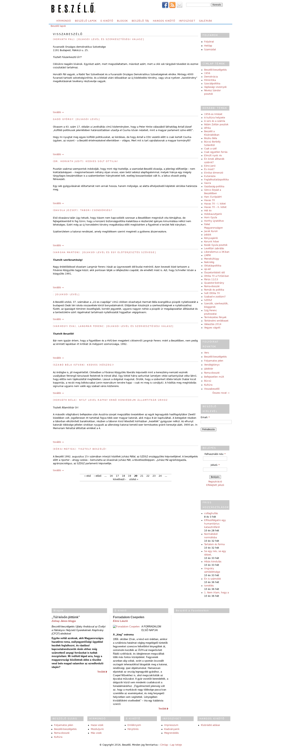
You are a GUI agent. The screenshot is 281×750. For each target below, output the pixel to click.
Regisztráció (215, 481)
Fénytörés (133, 729)
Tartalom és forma (214, 544)
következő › (119, 479)
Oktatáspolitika (212, 265)
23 (154, 476)
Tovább (101, 671)
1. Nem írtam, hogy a (216, 592)
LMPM (207, 255)
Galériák (205, 21)
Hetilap (208, 45)
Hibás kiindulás (212, 561)
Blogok (122, 21)
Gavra (207, 183)
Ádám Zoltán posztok (216, 124)
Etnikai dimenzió (213, 172)
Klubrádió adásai (210, 725)
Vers (206, 352)
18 (123, 476)
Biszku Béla (210, 138)
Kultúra (208, 385)
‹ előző (97, 476)
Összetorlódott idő (214, 272)
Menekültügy (211, 258)
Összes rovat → (220, 393)
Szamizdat (210, 49)
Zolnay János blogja (64, 621)
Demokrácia (211, 76)
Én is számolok (212, 578)
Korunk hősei (211, 241)
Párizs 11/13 (211, 279)
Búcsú (207, 380)
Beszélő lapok (86, 21)
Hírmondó (63, 21)
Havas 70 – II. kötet (215, 207)
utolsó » (133, 479)
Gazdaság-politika (214, 186)
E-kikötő (107, 21)
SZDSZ (208, 300)
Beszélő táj (140, 21)
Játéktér (208, 368)
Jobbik (207, 234)
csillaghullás (211, 513)
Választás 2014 (212, 324)
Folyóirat (209, 41)
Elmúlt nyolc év (213, 155)
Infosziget (187, 21)
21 (141, 476)
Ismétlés (209, 585)
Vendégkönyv (212, 364)
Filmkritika (210, 80)
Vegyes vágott (212, 327)
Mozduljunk (97, 729)
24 (160, 476)
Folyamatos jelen (213, 360)
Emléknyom (134, 725)
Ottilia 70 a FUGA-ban (216, 276)
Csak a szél (210, 148)
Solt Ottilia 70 (212, 293)
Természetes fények (215, 317)
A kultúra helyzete (214, 117)
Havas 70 (209, 200)
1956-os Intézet (213, 114)
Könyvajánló (211, 238)
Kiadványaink (171, 729)
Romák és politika (214, 289)
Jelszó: (215, 465)
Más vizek (96, 733)
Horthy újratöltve (214, 221)
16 (111, 476)
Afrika (207, 128)
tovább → (58, 112)
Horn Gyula (210, 217)
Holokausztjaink (213, 214)
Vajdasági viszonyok (215, 87)
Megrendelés (171, 733)
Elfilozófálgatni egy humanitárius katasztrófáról (215, 524)
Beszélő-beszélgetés (215, 69)
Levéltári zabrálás (214, 248)
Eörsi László (120, 621)
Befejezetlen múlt (214, 376)
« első (87, 476)
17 (117, 476)
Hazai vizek (97, 725)
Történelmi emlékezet (216, 320)
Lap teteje (176, 744)
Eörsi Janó (209, 165)
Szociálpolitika (212, 83)
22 (147, 476)
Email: (205, 417)
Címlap (164, 744)
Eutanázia (209, 176)
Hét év (208, 210)
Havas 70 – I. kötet (215, 203)
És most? (209, 169)
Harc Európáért (213, 196)
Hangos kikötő (164, 21)
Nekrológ (209, 262)
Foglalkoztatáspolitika (216, 179)
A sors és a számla (214, 121)
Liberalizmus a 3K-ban (216, 252)
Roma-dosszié (211, 286)
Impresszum (171, 725)
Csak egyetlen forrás (215, 152)
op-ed (207, 269)
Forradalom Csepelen (128, 617)
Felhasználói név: (215, 454)
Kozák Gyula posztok (215, 245)
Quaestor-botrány (214, 283)
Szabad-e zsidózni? (215, 296)
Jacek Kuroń (211, 231)
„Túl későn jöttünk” (66, 617)
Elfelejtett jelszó (215, 485)
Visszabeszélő (211, 389)
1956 (207, 73)
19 (129, 476)
